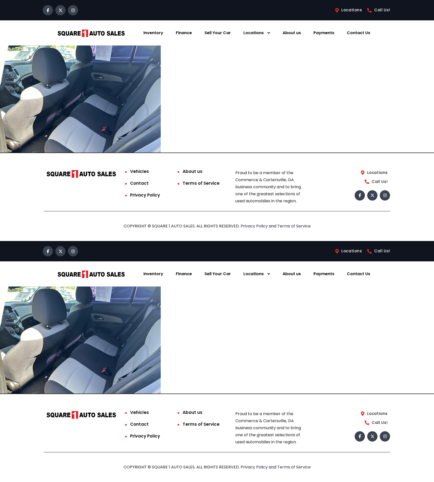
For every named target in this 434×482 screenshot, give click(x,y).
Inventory (153, 33)
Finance (184, 33)
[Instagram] (73, 10)
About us (292, 33)
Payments (323, 33)
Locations (253, 33)
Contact (139, 183)
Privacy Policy (145, 195)
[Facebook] (48, 10)
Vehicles (139, 171)
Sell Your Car (217, 33)
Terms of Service (201, 183)
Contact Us (358, 33)
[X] (60, 10)
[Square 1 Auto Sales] (91, 33)
